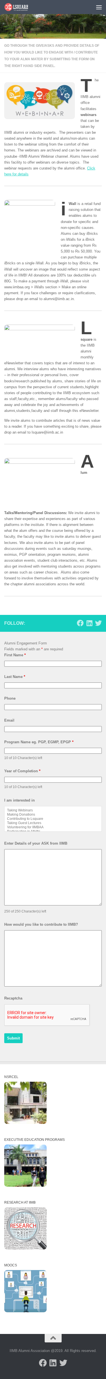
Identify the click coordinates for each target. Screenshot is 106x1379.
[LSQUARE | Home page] (20, 7)
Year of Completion (22, 771)
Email (9, 720)
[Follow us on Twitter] (98, 623)
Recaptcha (13, 998)
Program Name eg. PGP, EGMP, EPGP (38, 742)
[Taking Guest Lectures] (53, 823)
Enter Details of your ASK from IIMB (35, 843)
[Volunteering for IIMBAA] (53, 827)
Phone (10, 698)
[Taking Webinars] (53, 810)
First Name (15, 655)
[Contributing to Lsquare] (53, 819)
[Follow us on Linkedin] (89, 623)
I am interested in (19, 800)
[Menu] (99, 7)
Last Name (14, 677)
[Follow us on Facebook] (80, 623)
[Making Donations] (53, 815)
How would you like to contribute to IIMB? (41, 924)
